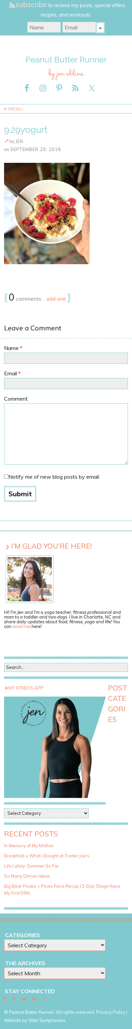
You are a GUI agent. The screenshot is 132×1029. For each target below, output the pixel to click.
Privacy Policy (110, 1012)
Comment (16, 398)
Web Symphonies (46, 1020)
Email (12, 373)
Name (13, 348)
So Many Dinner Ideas (27, 876)
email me (21, 626)
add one (56, 298)
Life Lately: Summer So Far (31, 866)
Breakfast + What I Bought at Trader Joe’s (46, 855)
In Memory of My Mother (29, 845)
